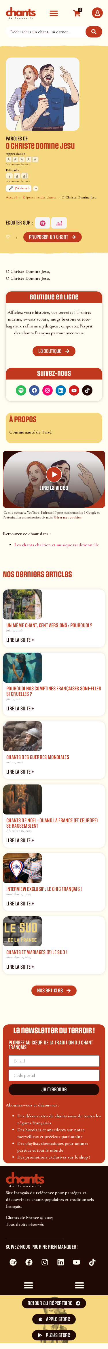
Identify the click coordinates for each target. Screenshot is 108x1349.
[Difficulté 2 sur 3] (17, 176)
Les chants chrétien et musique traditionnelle (56, 545)
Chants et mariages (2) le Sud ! (36, 952)
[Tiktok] (87, 390)
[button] (53, 13)
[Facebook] (34, 390)
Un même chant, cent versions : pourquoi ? (49, 625)
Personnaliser (29, 1337)
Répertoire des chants (39, 197)
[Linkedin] (61, 390)
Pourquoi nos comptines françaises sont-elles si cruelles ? (53, 691)
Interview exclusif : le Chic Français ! (44, 889)
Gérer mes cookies (67, 517)
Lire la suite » (20, 640)
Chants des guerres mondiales (37, 757)
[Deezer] (59, 223)
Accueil (11, 197)
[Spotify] (42, 223)
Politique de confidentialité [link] (79, 1335)
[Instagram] (47, 390)
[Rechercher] (94, 31)
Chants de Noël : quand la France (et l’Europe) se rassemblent (52, 823)
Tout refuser (79, 1319)
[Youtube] (74, 390)
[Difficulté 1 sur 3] (9, 176)
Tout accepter (29, 1319)
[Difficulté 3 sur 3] (24, 176)
